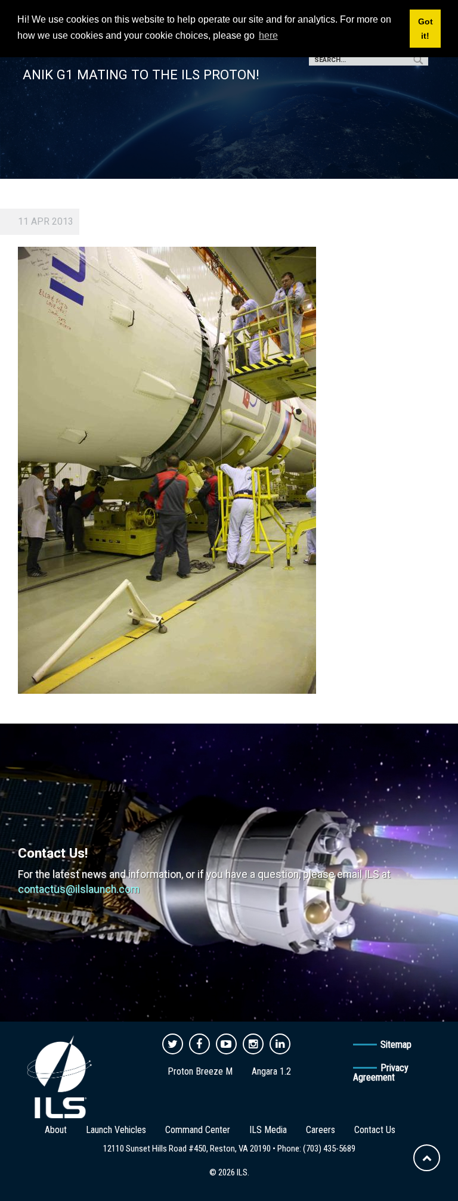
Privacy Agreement (381, 1072)
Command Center (197, 1129)
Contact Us (374, 1129)
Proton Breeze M (200, 1071)
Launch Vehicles (116, 1129)
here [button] (268, 35)
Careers (320, 1129)
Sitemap (395, 1044)
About (56, 1129)
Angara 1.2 (271, 1071)
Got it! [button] (425, 29)
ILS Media (268, 1129)
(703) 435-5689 (329, 1148)
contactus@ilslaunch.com (79, 889)
